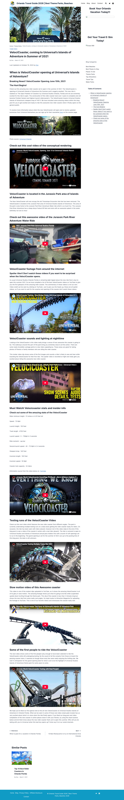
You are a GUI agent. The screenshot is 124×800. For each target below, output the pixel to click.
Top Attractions (91, 77)
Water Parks (90, 82)
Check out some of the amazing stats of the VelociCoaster (101, 120)
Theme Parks (13, 49)
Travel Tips (89, 79)
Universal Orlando (25, 139)
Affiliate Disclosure (36, 793)
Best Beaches (90, 66)
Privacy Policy (24, 793)
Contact (100, 3)
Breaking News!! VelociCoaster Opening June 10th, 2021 (101, 102)
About (93, 3)
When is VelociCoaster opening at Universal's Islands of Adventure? (100, 95)
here (61, 112)
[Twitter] (109, 3)
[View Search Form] (105, 3)
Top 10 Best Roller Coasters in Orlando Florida (21, 771)
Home (83, 3)
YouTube (43, 471)
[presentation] (22, 758)
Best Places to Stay (92, 69)
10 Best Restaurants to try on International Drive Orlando (64, 733)
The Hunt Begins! (99, 107)
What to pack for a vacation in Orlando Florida (25, 732)
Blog (88, 3)
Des (12, 60)
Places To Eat (90, 72)
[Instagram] (113, 3)
